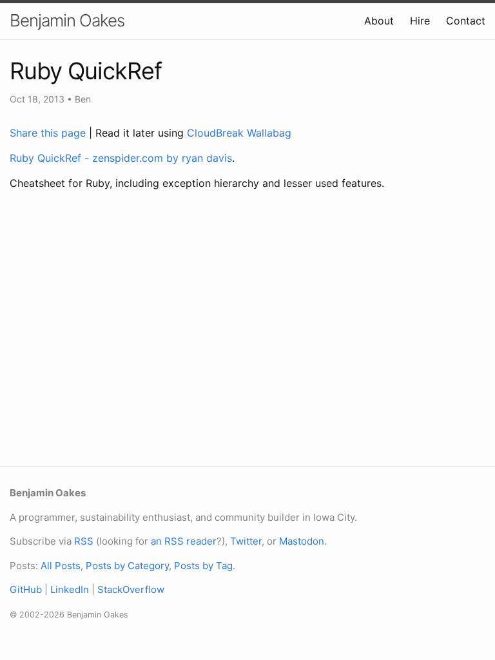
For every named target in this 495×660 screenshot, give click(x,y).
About (379, 20)
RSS (83, 541)
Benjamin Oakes (67, 20)
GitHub (26, 589)
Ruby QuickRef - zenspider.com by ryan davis (121, 157)
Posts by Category (127, 565)
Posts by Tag (203, 565)
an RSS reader (184, 541)
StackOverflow (130, 589)
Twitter (246, 541)
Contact (465, 20)
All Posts (61, 565)
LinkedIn (69, 589)
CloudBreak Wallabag (239, 132)
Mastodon (301, 541)
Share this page (49, 132)
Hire (420, 20)
